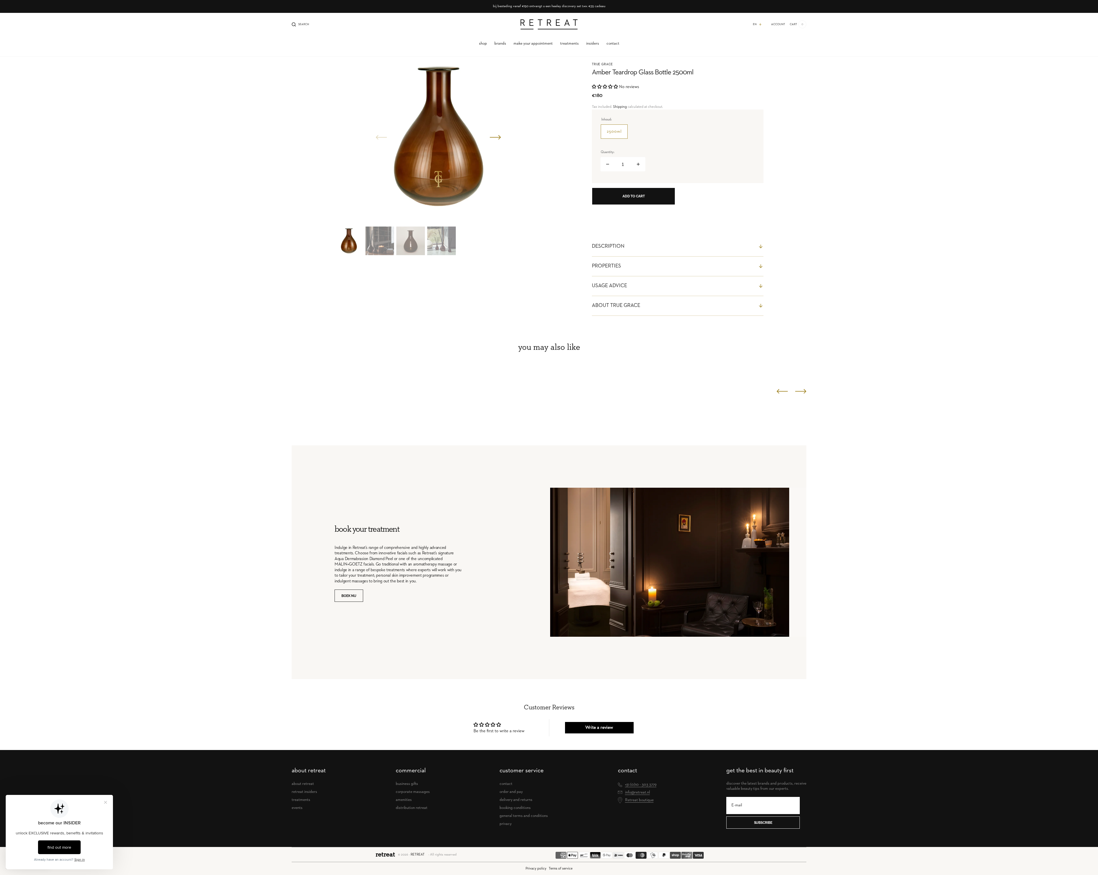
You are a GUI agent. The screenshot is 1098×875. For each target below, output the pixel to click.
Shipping (620, 107)
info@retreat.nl (637, 792)
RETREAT (418, 854)
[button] (300, 24)
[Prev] (782, 391)
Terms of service (560, 868)
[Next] (800, 391)
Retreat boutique (639, 800)
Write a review (599, 727)
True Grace (602, 64)
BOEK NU (348, 596)
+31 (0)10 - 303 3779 (641, 785)
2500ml (617, 134)
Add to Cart (633, 196)
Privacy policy (536, 868)
